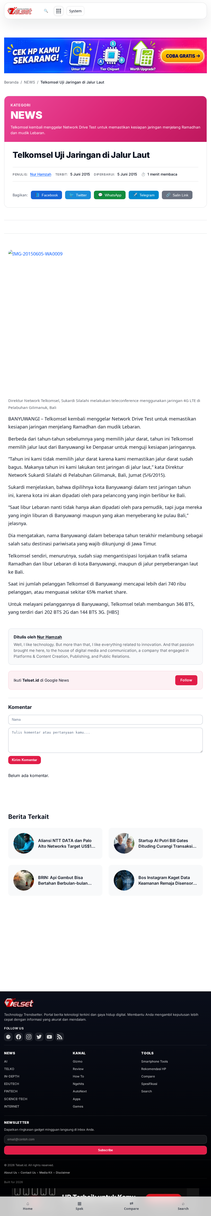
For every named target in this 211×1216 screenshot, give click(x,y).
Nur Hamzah (40, 174)
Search (146, 1091)
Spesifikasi (149, 1084)
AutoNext (80, 1091)
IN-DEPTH (11, 1076)
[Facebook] (18, 1037)
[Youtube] (49, 1037)
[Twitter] (39, 1037)
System (75, 10)
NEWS (29, 82)
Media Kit (45, 1172)
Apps (76, 1099)
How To (78, 1076)
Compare (148, 1076)
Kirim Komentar (24, 760)
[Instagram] (29, 1037)
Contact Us (28, 1172)
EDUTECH (11, 1084)
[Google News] (8, 1037)
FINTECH (10, 1091)
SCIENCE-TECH (15, 1099)
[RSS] (60, 1037)
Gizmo (77, 1061)
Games (78, 1106)
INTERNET (11, 1106)
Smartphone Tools (154, 1061)
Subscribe (105, 1150)
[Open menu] (59, 11)
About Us (10, 1172)
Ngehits (78, 1084)
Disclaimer (63, 1172)
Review (78, 1069)
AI (5, 1061)
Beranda (11, 82)
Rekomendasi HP (153, 1069)
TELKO (9, 1069)
